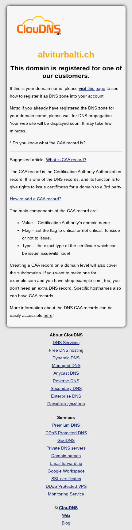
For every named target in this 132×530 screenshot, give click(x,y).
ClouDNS (68, 507)
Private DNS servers (66, 448)
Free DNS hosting (66, 350)
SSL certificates (66, 478)
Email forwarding (66, 463)
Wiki (66, 515)
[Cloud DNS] (39, 27)
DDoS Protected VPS (66, 486)
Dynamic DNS (66, 357)
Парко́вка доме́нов (66, 403)
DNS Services (66, 342)
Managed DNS (66, 365)
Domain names (66, 455)
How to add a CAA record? (35, 198)
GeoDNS (66, 440)
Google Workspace (66, 471)
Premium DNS (66, 425)
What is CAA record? (66, 159)
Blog (66, 523)
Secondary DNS (66, 388)
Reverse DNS (66, 380)
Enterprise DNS (66, 396)
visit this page (92, 88)
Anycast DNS (66, 373)
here (48, 315)
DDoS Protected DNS (66, 432)
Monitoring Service (66, 493)
